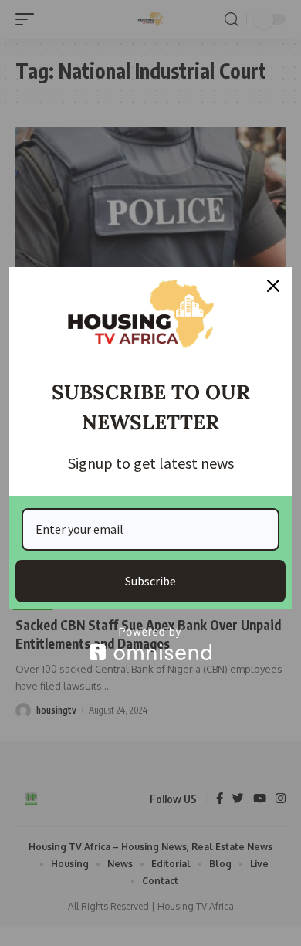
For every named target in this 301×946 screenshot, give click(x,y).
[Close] (273, 285)
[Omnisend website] (150, 644)
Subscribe (150, 580)
